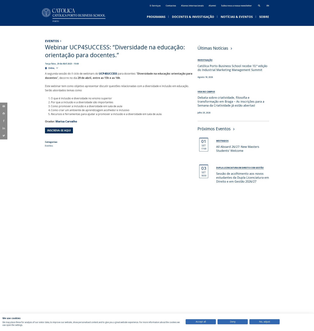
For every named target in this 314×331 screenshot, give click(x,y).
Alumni (212, 5)
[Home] (77, 22)
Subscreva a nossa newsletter (236, 5)
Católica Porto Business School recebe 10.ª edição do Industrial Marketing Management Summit (232, 68)
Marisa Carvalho (66, 121)
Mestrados (222, 140)
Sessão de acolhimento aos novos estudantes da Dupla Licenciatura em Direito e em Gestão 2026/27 (242, 177)
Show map (65, 68)
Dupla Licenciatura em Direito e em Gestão (240, 167)
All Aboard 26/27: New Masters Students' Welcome (237, 149)
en (268, 5)
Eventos (52, 41)
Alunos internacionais (192, 5)
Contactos (171, 5)
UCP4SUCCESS (108, 73)
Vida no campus (206, 91)
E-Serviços (155, 5)
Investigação (205, 60)
